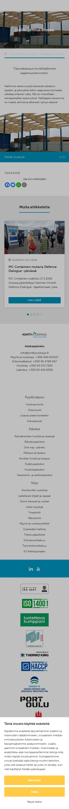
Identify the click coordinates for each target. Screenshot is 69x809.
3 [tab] (35, 314)
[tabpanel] (38, 264)
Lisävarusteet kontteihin (34, 415)
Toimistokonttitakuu (34, 545)
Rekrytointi (34, 518)
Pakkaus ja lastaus (34, 452)
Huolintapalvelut (34, 469)
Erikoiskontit (34, 421)
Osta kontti (34, 410)
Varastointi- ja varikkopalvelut (34, 475)
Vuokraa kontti (34, 404)
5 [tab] (41, 314)
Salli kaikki (34, 780)
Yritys (34, 483)
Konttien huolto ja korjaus (34, 458)
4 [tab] (38, 314)
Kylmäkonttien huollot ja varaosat (35, 436)
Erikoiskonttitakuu (34, 540)
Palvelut (34, 429)
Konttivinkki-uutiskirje (34, 490)
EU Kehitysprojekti (34, 551)
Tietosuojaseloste (34, 534)
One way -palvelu (34, 447)
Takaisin (12, 173)
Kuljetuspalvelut (34, 464)
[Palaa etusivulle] (5, 54)
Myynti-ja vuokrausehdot (34, 523)
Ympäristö (34, 512)
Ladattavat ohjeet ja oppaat (34, 495)
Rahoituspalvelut (35, 441)
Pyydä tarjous (34, 397)
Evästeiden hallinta (34, 529)
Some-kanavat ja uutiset (34, 501)
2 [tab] (31, 314)
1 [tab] (28, 314)
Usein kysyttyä (34, 507)
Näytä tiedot (34, 801)
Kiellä (34, 791)
